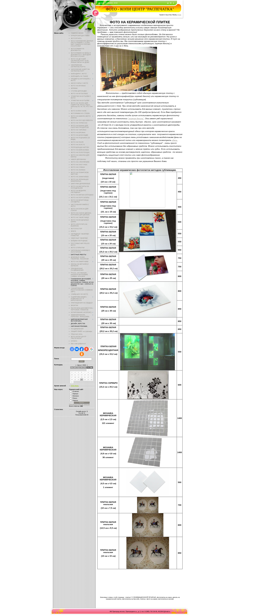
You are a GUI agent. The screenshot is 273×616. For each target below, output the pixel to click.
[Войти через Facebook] (81, 349)
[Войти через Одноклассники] (82, 354)
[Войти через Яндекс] (86, 349)
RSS (179, 15)
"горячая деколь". (136, 118)
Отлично (76, 391)
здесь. (175, 140)
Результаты (73, 404)
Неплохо (76, 396)
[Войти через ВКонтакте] (77, 349)
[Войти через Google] (91, 349)
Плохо (75, 398)
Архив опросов (84, 404)
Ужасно (75, 400)
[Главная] (168, 3)
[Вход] (173, 3)
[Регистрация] (170, 3)
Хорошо (75, 393)
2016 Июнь (75, 386)
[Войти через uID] (72, 349)
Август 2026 (81, 365)
